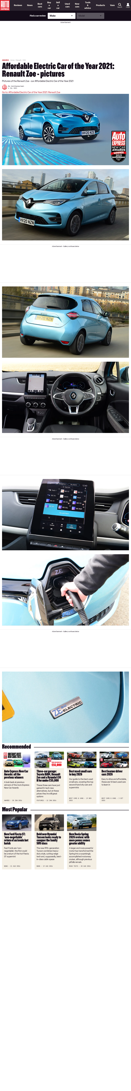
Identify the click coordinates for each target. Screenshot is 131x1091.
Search (119, 7)
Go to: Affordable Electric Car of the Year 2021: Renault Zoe (31, 92)
